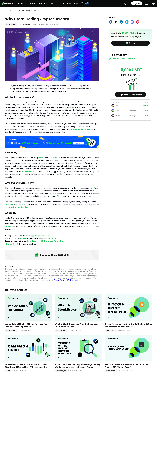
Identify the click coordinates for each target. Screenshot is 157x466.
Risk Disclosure (74, 280)
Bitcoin (60, 196)
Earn (69, 3)
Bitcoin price (27, 171)
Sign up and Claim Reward (130, 94)
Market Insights (11, 24)
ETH (7, 190)
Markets (33, 3)
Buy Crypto (22, 3)
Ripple (20, 204)
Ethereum (9, 204)
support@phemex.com (40, 235)
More (76, 3)
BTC (93, 188)
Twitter (23, 238)
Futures (42, 3)
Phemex (8, 244)
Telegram (52, 238)
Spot (53, 3)
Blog (11, 11)
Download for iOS (35, 241)
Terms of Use (59, 280)
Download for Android (54, 241)
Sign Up (132, 43)
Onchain (61, 3)
